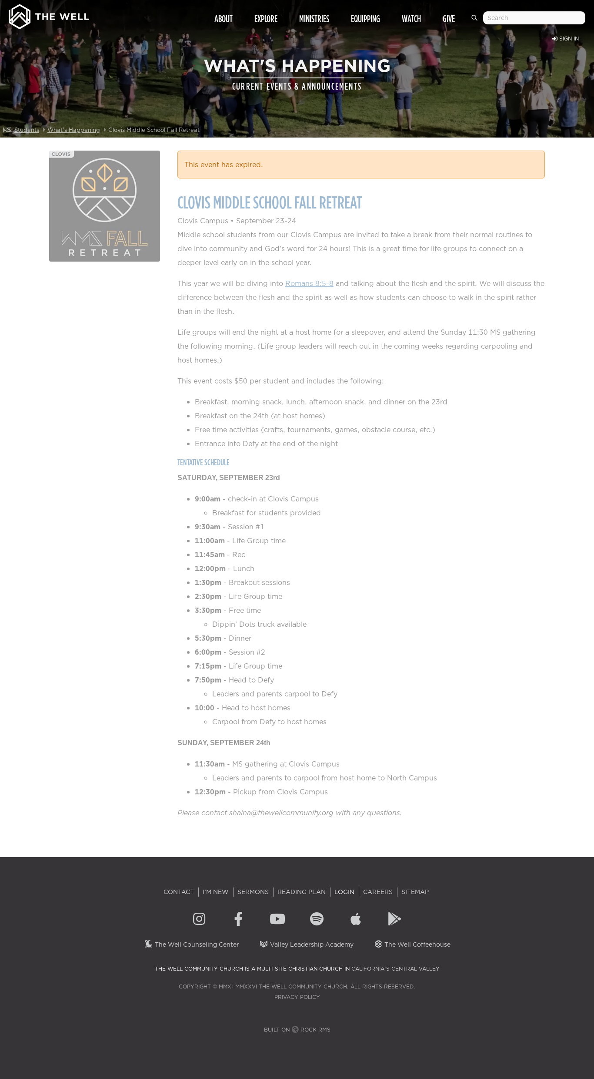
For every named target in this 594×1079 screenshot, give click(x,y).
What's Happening (73, 130)
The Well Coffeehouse (417, 944)
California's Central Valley (395, 968)
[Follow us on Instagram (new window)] (199, 920)
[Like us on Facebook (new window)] (238, 920)
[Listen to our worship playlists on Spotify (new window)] (317, 920)
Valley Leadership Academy (311, 944)
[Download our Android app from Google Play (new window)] (395, 920)
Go (476, 21)
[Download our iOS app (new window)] (356, 920)
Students (26, 130)
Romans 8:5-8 (309, 283)
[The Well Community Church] (49, 14)
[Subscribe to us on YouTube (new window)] (277, 920)
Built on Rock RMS (297, 1029)
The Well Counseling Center (196, 944)
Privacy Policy (297, 997)
